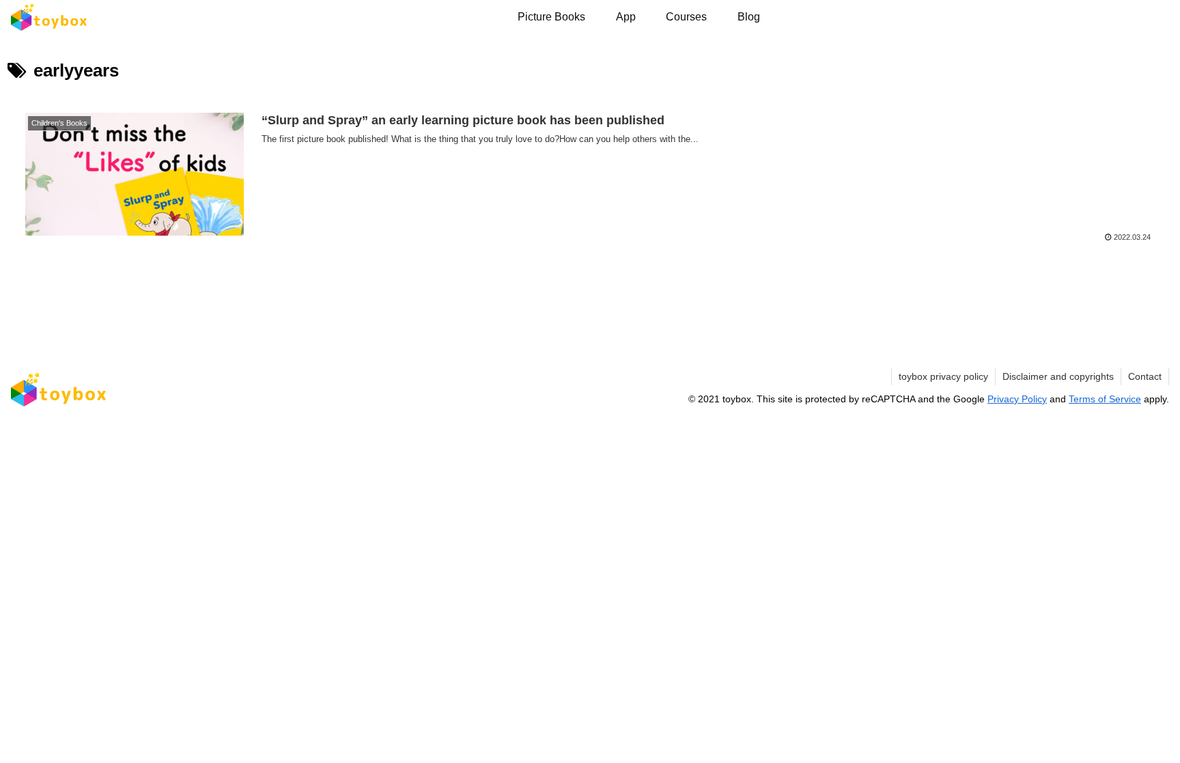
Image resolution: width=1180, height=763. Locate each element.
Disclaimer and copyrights (1058, 376)
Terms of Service (1105, 398)
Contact (1145, 376)
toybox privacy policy (943, 376)
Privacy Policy (1017, 398)
